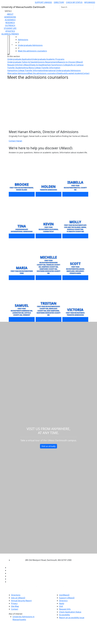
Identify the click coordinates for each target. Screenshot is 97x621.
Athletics (10, 31)
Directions (15, 595)
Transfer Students (15, 67)
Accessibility (64, 614)
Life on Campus (77, 65)
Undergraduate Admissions (30, 45)
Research (10, 22)
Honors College (63, 65)
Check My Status (74, 2)
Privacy (14, 603)
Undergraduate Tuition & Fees (20, 62)
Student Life (10, 28)
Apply (61, 603)
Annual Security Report (21, 600)
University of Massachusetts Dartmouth (46, 555)
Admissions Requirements (46, 62)
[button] (48, 103)
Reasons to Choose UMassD (70, 62)
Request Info (13, 65)
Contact (85, 73)
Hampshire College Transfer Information (25, 70)
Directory (59, 2)
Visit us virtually (48, 446)
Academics (10, 20)
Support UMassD (43, 2)
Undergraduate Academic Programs (48, 59)
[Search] (92, 7)
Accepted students (74, 73)
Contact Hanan (15, 141)
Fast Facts (51, 65)
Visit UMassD (25, 65)
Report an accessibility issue (71, 617)
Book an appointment (21, 194)
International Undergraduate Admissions (62, 70)
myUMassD (89, 2)
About (10, 14)
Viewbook (61, 73)
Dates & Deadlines (39, 65)
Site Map (15, 606)
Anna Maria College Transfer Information (41, 67)
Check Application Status (70, 612)
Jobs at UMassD (18, 597)
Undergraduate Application (19, 59)
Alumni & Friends (10, 34)
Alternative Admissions (17, 73)
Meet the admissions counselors (32, 51)
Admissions (10, 17)
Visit (61, 606)
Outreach (10, 25)
